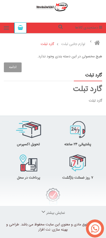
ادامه (12, 67)
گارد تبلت (47, 44)
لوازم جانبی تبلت (73, 44)
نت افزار (44, 230)
